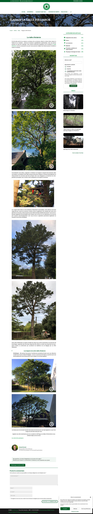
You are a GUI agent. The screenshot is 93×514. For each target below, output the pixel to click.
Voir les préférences (85, 508)
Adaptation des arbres (71, 37)
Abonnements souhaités (70, 64)
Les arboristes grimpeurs (17, 438)
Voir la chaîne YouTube (77, 152)
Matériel (68, 45)
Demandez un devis (78, 1)
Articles (15, 30)
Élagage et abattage (41, 11)
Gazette (69, 68)
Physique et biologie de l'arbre (73, 51)
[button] (90, 497)
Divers (19, 30)
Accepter (65, 508)
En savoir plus (73, 83)
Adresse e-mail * (68, 60)
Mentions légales (12, 512)
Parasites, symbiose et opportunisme (71, 49)
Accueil (23, 11)
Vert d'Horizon (15, 510)
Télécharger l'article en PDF (17, 465)
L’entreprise (30, 11)
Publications (64, 11)
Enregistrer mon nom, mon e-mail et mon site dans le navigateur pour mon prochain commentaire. (31, 498)
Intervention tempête (54, 11)
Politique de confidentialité (32, 512)
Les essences (69, 43)
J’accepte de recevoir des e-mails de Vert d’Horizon (74, 71)
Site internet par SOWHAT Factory (47, 510)
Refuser (75, 508)
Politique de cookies (75, 511)
